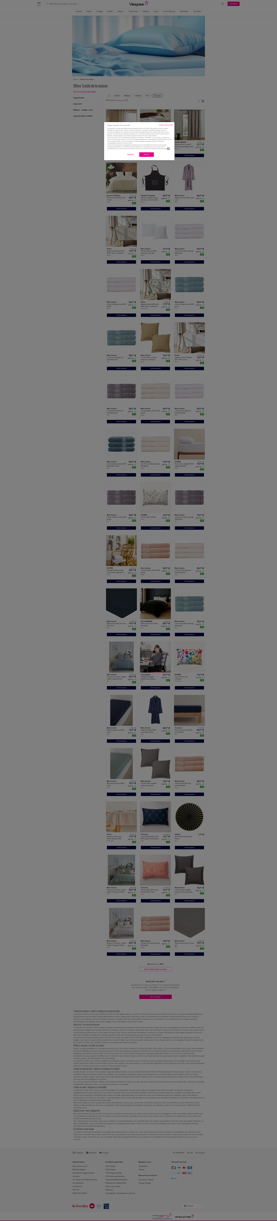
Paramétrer (130, 154)
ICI (168, 148)
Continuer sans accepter (166, 125)
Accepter (146, 154)
